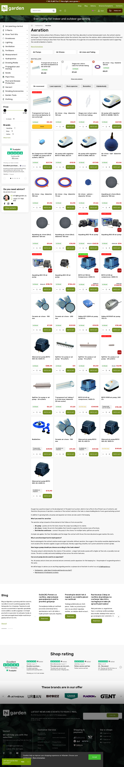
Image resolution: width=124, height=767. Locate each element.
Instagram (11, 753)
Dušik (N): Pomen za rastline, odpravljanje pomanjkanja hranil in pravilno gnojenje (48, 598)
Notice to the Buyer (44, 742)
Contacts (119, 6)
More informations (37, 47)
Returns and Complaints (41, 738)
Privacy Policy (56, 742)
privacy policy (62, 715)
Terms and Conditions (59, 737)
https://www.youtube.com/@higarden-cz (18, 753)
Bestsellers (87, 86)
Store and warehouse (59, 745)
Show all (4, 623)
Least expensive (55, 86)
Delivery (93, 6)
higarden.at (106, 739)
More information (39, 758)
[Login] (100, 11)
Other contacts (10, 208)
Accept (94, 757)
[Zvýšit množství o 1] (63, 126)
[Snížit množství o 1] (56, 126)
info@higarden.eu (20, 196)
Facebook (4, 753)
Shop (79, 6)
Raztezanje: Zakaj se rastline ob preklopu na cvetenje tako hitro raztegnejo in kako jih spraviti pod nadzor (101, 599)
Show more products (77, 79)
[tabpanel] (51, 607)
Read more (44, 618)
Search (53, 10)
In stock (10, 119)
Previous (35, 616)
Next (119, 616)
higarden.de (107, 736)
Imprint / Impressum (58, 733)
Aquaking (10, 128)
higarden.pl (106, 742)
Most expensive (72, 86)
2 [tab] (10, 628)
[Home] (32, 25)
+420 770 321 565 (14, 749)
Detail (42, 126)
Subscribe (112, 715)
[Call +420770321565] (65, 10)
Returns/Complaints (106, 6)
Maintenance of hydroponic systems (47, 572)
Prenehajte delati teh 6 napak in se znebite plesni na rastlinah (76, 597)
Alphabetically (101, 86)
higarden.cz (107, 733)
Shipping (40, 745)
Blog (86, 6)
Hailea (10, 134)
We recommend (38, 86)
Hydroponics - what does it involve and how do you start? (53, 570)
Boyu (9, 131)
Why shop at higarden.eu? (42, 733)
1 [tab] (4, 628)
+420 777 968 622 (18, 199)
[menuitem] (14, 26)
